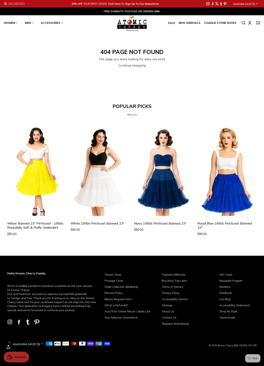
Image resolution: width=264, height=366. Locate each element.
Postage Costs (114, 280)
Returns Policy (114, 293)
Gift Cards (225, 274)
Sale (171, 22)
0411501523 (16, 3)
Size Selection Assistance (121, 317)
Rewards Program (230, 280)
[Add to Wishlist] (12, 211)
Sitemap (167, 305)
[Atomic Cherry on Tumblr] (221, 3)
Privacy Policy (170, 293)
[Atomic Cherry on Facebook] (212, 4)
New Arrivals (189, 22)
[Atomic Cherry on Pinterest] (225, 4)
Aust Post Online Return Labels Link (127, 311)
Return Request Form (118, 299)
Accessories (50, 22)
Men (28, 22)
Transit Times (113, 274)
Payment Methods (174, 274)
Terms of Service (172, 287)
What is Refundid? (116, 305)
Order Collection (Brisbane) (121, 287)
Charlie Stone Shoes (220, 22)
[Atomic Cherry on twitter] (217, 3)
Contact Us (169, 317)
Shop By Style (228, 311)
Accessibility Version (175, 299)
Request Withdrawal (175, 323)
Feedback (225, 293)
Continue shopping (132, 65)
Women (9, 22)
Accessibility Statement (234, 305)
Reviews (224, 287)
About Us (168, 311)
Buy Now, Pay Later (174, 280)
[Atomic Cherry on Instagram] (208, 4)
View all (132, 114)
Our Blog (224, 299)
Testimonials (227, 317)
